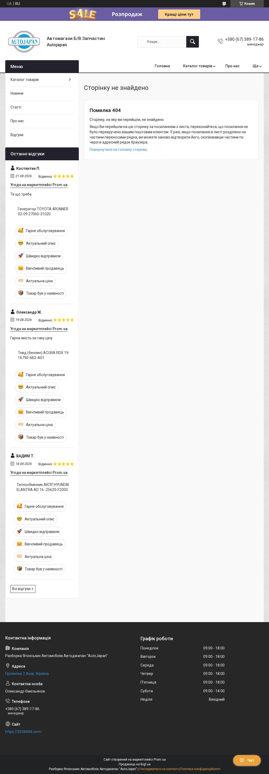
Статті (16, 107)
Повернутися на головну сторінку (118, 149)
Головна (162, 66)
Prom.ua (160, 759)
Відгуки (17, 135)
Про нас (232, 66)
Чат (250, 760)
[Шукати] (192, 42)
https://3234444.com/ (23, 732)
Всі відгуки (21, 589)
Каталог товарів (197, 66)
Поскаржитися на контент (158, 769)
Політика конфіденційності (200, 769)
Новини (17, 93)
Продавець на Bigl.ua (135, 764)
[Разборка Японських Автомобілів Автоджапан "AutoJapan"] (24, 42)
